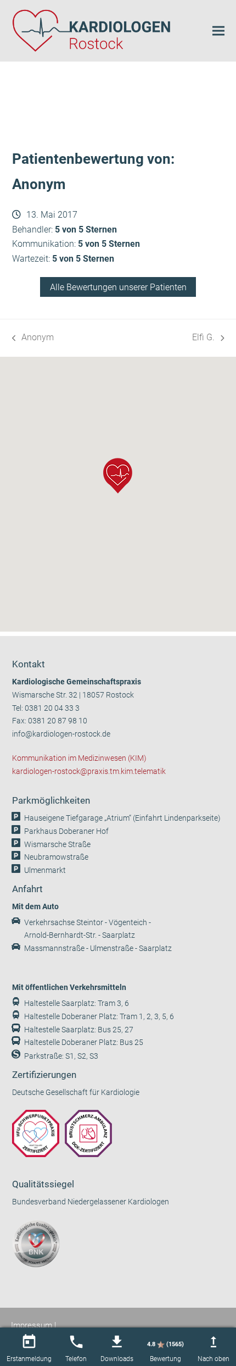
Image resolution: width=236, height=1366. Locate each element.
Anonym (33, 338)
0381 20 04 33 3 (52, 708)
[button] (218, 30)
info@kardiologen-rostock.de (61, 734)
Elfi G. (208, 338)
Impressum (31, 1325)
